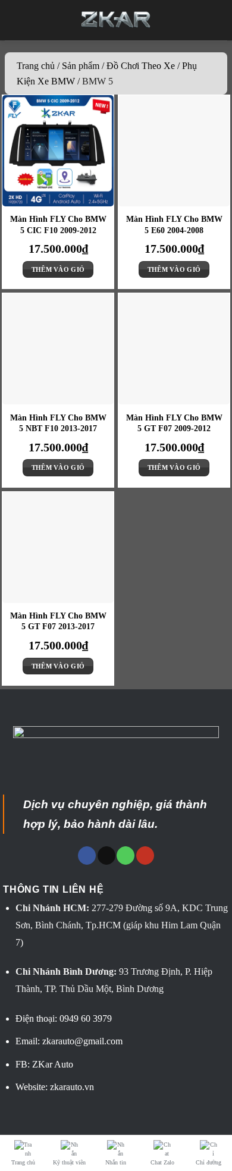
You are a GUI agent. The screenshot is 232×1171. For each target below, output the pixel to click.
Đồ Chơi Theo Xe (140, 66)
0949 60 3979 (85, 1018)
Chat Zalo (162, 1162)
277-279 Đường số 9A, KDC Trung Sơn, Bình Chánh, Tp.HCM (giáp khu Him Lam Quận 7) (121, 925)
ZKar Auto (52, 1064)
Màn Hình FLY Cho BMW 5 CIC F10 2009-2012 (58, 224)
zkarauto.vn (72, 1087)
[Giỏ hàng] (214, 20)
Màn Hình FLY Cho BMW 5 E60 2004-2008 (174, 224)
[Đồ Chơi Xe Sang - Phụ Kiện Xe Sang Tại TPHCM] (116, 20)
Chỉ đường (208, 1162)
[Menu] (18, 20)
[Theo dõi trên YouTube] (145, 855)
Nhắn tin (115, 1162)
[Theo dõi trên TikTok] (106, 855)
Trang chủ (36, 66)
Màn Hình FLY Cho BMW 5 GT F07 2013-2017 (58, 621)
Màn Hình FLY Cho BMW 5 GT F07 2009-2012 (174, 423)
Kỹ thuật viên (69, 1162)
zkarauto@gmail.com (82, 1041)
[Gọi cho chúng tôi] (125, 855)
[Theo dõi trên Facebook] (87, 855)
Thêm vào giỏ (58, 269)
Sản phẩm (80, 66)
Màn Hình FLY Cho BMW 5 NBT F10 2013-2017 (58, 423)
